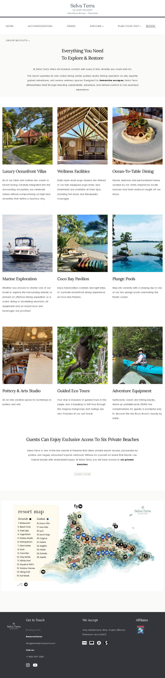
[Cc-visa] (84, 643)
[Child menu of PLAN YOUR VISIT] (129, 26)
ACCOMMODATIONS (40, 26)
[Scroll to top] (157, 667)
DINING (71, 26)
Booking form (33, 629)
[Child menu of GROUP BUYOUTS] (18, 40)
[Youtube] (35, 665)
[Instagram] (28, 665)
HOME (9, 26)
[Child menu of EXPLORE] (97, 26)
